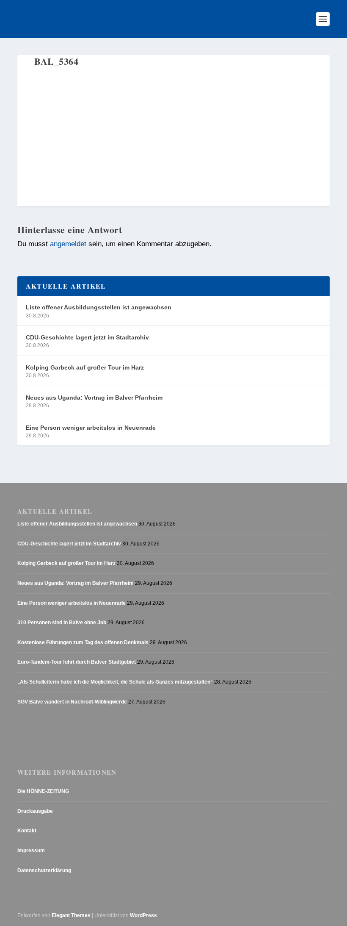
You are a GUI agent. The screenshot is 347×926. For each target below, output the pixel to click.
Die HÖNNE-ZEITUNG (43, 791)
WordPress (143, 915)
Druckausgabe (35, 811)
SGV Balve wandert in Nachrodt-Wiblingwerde (72, 702)
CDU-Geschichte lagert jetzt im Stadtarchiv (87, 337)
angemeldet (68, 244)
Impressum (31, 851)
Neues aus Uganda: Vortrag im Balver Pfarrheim (94, 397)
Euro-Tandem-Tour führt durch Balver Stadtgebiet (76, 662)
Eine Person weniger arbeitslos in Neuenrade (91, 427)
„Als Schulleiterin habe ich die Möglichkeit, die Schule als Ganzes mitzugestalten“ (115, 682)
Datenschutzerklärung (44, 870)
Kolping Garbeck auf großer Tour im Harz (85, 367)
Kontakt (26, 831)
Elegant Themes (71, 915)
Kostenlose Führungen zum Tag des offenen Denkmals (83, 642)
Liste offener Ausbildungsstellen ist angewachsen (98, 307)
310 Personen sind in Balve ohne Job (61, 623)
